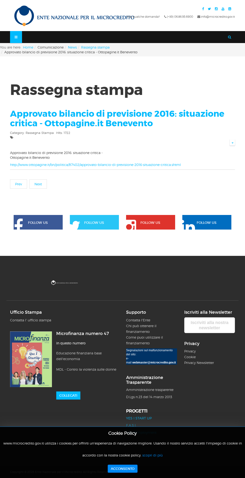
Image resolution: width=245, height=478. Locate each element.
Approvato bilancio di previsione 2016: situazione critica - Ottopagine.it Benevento (117, 118)
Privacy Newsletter (199, 363)
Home (28, 47)
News (72, 47)
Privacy (190, 351)
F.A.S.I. (131, 425)
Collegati (68, 395)
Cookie (190, 357)
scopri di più (152, 455)
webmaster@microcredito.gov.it (154, 362)
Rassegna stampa (95, 47)
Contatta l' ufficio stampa (30, 320)
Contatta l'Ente (138, 320)
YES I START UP (139, 418)
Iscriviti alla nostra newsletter (209, 325)
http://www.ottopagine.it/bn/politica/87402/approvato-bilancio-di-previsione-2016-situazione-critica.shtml (95, 165)
